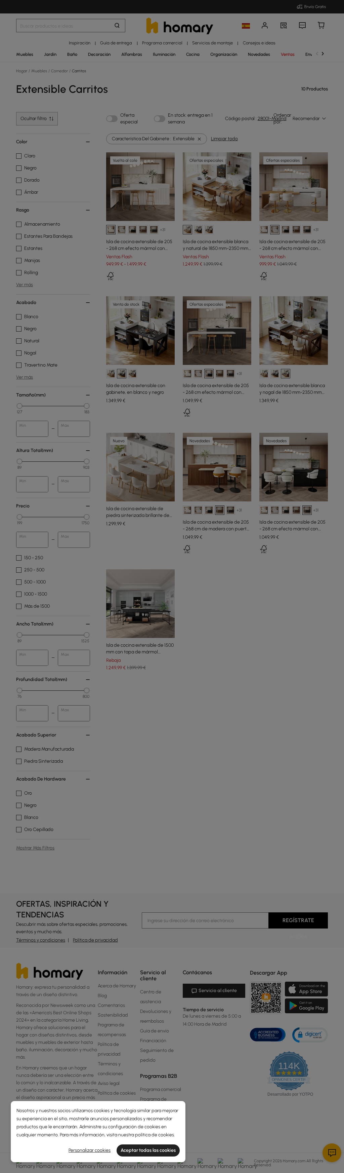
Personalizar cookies (90, 1150)
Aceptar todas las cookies (148, 1150)
